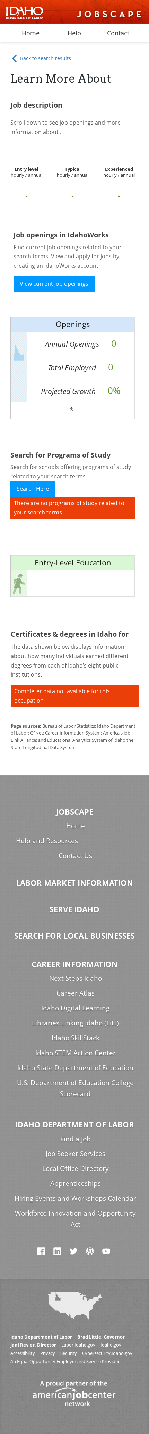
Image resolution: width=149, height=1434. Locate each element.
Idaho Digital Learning (75, 1008)
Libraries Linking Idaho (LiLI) (75, 1023)
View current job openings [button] (54, 283)
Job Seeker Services (75, 1153)
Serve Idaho (74, 909)
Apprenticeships (75, 1183)
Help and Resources (47, 840)
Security (68, 1353)
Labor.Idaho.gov (78, 1345)
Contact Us (75, 855)
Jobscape (74, 812)
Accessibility (22, 1353)
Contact (118, 33)
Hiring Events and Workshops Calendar (75, 1198)
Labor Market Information (74, 883)
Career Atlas (75, 993)
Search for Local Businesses (74, 936)
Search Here (33, 489)
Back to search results (45, 58)
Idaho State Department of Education (75, 1067)
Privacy (47, 1353)
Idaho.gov (110, 1345)
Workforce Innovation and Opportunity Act (75, 1218)
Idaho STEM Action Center (75, 1052)
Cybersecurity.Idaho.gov (107, 1353)
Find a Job (75, 1138)
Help (74, 33)
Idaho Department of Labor (74, 1124)
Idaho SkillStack (75, 1037)
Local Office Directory (75, 1168)
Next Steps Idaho (75, 978)
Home (31, 33)
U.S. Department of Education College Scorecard (75, 1088)
